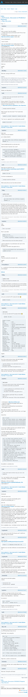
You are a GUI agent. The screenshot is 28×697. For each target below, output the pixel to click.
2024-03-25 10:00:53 (22, 221)
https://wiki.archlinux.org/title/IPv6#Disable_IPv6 (12, 482)
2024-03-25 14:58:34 (22, 294)
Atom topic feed (24, 690)
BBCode (3, 272)
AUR (23, 2)
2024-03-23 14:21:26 (22, 93)
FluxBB (25, 692)
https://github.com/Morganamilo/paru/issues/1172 (12, 541)
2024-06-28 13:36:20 (22, 530)
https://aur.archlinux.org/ (14, 402)
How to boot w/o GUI (14, 126)
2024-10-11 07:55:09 (22, 612)
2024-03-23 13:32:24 (22, 87)
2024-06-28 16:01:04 (22, 537)
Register (12, 8)
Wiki (11, 2)
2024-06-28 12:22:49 (22, 491)
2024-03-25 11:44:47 (22, 264)
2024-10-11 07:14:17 (22, 590)
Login (16, 8)
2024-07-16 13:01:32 (22, 575)
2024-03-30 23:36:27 (22, 356)
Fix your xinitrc (9, 127)
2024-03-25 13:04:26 (22, 275)
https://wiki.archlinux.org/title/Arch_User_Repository (14, 105)
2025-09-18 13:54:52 (22, 661)
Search (8, 8)
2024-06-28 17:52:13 (22, 556)
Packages (7, 2)
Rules (5, 8)
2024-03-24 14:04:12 (22, 190)
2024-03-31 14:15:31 (22, 469)
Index (2, 8)
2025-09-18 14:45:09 (22, 668)
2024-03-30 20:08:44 (22, 308)
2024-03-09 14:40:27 (22, 26)
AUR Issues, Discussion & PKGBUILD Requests (13, 681)
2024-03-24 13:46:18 (22, 164)
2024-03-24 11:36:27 (22, 130)
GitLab (15, 2)
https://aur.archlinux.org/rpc (7, 36)
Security (19, 2)
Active (19, 11)
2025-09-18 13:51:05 (22, 626)
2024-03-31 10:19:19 (22, 378)
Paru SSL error (6, 21)
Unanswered (24, 11)
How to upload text (5, 126)
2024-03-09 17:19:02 (22, 70)
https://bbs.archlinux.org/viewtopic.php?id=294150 (12, 169)
